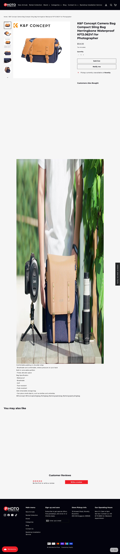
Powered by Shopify (67, 547)
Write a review (76, 482)
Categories (55, 5)
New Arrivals (23, 5)
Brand (46, 5)
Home (5, 16)
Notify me (97, 67)
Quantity (80, 51)
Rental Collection (35, 5)
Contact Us (72, 5)
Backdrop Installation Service (91, 5)
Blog (64, 5)
